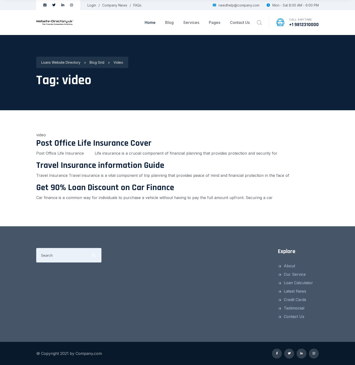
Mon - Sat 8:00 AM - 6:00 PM (295, 5)
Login (91, 5)
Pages (214, 22)
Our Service (295, 274)
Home (150, 22)
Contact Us (240, 22)
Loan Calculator (298, 282)
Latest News (295, 291)
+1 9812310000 (304, 24)
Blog (169, 22)
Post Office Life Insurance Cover (93, 143)
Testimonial (294, 308)
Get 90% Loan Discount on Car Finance (105, 187)
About (289, 265)
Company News (114, 5)
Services (191, 22)
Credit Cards (295, 299)
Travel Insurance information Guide (100, 165)
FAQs (137, 5)
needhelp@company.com (239, 5)
